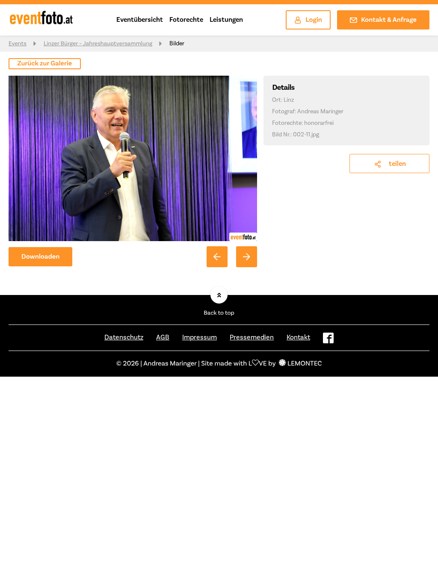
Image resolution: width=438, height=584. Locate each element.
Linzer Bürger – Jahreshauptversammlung (98, 43)
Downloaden (40, 257)
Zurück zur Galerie (45, 63)
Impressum (199, 337)
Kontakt (298, 337)
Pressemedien (252, 337)
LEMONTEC (304, 364)
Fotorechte (186, 19)
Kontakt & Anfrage (389, 20)
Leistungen (226, 19)
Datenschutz (123, 337)
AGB (162, 337)
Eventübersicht (139, 19)
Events (18, 43)
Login (313, 20)
